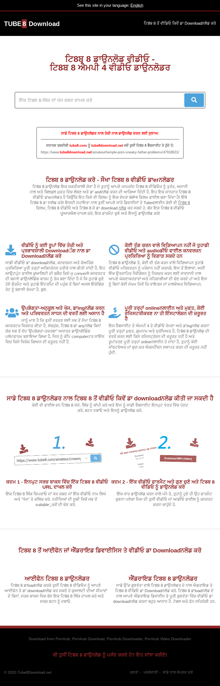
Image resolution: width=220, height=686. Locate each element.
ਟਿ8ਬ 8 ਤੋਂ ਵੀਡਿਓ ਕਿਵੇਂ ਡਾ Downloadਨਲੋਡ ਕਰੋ (180, 23)
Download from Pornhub (49, 639)
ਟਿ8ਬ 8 (184, 202)
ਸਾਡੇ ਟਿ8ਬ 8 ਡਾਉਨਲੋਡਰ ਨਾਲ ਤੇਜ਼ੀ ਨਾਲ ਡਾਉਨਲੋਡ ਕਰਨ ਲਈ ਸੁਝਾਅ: (110, 133)
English (136, 5)
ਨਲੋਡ (122, 208)
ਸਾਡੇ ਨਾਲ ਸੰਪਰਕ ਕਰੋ (178, 672)
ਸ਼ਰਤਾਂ (134, 672)
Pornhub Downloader (124, 639)
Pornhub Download (88, 639)
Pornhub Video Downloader (168, 639)
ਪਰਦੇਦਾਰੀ (151, 672)
